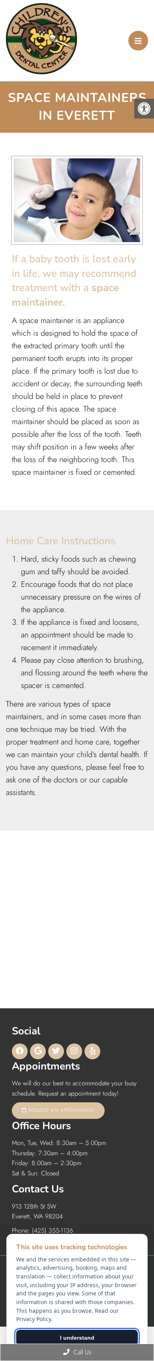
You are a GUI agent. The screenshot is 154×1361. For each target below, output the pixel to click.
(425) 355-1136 (52, 1230)
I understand (77, 1338)
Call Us (81, 1352)
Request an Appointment (60, 1110)
